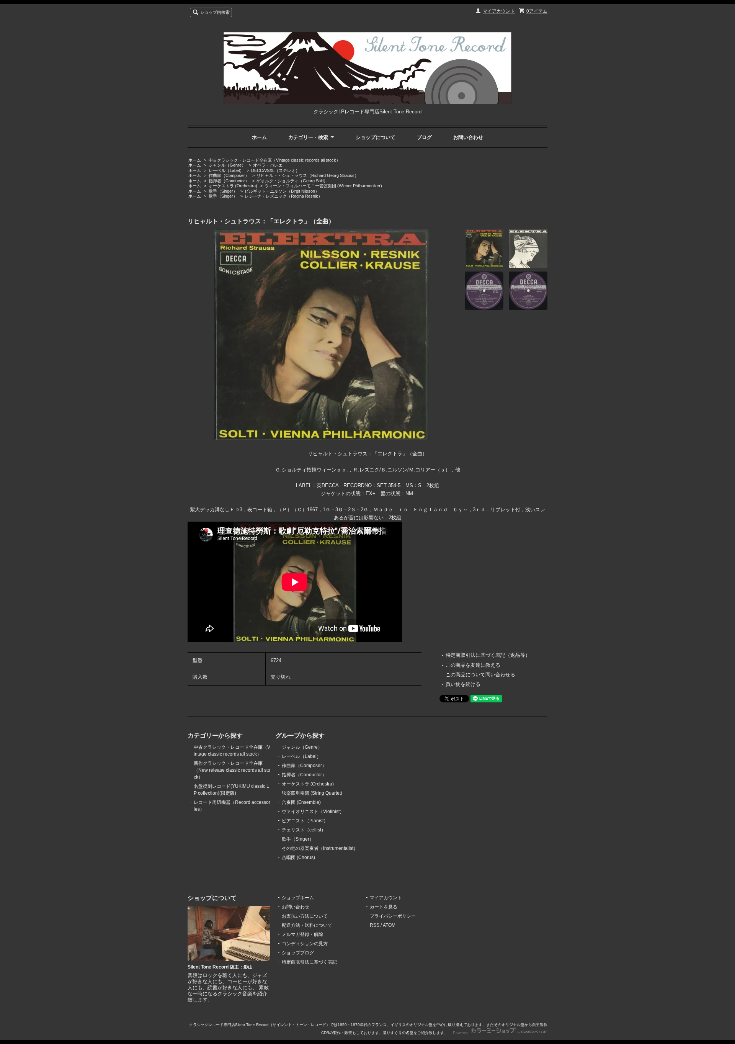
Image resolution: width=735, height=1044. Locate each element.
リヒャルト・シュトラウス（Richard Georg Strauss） (307, 175)
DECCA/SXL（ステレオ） (275, 170)
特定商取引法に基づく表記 (309, 962)
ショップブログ (298, 953)
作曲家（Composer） (229, 175)
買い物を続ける (463, 684)
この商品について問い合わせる (480, 674)
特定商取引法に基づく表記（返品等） (488, 655)
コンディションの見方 (305, 943)
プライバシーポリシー (393, 916)
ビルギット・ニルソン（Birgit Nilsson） (282, 191)
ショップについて (375, 137)
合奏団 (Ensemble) (301, 802)
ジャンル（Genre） (227, 165)
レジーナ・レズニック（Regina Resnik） (283, 196)
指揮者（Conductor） (229, 180)
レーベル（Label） (226, 170)
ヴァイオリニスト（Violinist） (313, 811)
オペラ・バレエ (268, 165)
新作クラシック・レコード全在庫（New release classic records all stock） (232, 770)
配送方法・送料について (307, 925)
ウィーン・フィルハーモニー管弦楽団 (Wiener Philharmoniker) (323, 185)
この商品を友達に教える (473, 665)
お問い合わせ (468, 137)
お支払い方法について (305, 916)
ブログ (424, 137)
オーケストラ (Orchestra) (233, 185)
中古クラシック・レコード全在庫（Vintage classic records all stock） (274, 160)
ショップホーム (298, 897)
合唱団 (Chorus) (298, 857)
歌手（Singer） (223, 191)
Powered (461, 1033)
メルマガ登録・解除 (302, 934)
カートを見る (383, 907)
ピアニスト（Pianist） (305, 820)
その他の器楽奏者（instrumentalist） (320, 848)
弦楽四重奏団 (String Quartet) (312, 793)
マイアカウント (499, 11)
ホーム (259, 137)
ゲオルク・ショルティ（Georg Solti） (292, 180)
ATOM (389, 925)
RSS (374, 925)
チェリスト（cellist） (304, 830)
